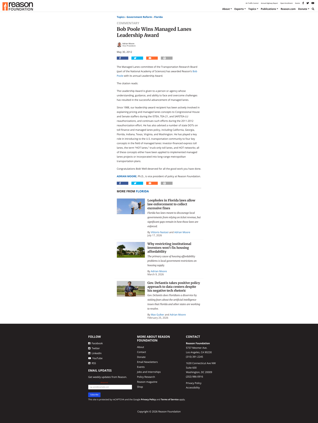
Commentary (128, 23)
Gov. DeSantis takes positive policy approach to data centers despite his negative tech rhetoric (173, 287)
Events (297, 3)
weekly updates (102, 377)
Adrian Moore (127, 176)
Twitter (96, 348)
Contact (141, 352)
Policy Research (146, 377)
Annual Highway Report (269, 3)
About (226, 9)
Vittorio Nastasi (160, 232)
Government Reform (139, 17)
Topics (252, 9)
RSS (94, 363)
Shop (140, 386)
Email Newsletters (147, 362)
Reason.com (288, 9)
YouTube (97, 358)
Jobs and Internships (149, 372)
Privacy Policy (193, 383)
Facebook (97, 343)
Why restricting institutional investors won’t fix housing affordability (169, 248)
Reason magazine (147, 381)
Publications (268, 9)
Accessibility (193, 387)
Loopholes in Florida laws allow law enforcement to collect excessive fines (171, 204)
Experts (239, 9)
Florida (158, 17)
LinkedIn (97, 353)
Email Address (98, 382)
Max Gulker (157, 314)
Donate (302, 9)
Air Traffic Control (252, 3)
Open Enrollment (286, 3)
